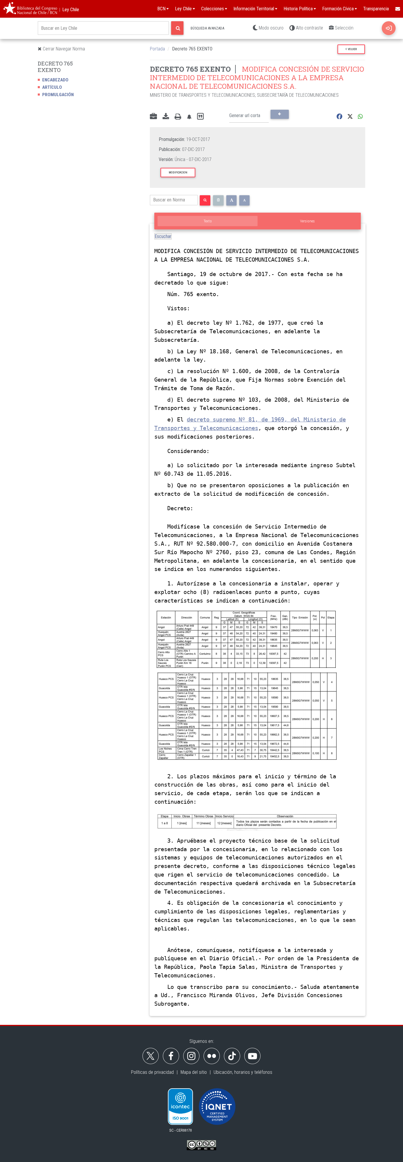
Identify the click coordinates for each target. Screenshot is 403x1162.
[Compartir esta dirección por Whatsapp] (360, 116)
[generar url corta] (280, 114)
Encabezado (55, 80)
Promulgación (58, 94)
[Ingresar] (389, 28)
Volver (352, 49)
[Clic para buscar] (177, 28)
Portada (157, 49)
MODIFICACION (178, 172)
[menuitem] (397, 9)
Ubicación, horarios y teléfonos (243, 1072)
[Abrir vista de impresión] (178, 117)
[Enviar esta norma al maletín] (153, 117)
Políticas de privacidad (152, 1072)
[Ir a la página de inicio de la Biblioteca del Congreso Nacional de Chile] (30, 9)
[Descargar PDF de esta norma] (166, 117)
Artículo (52, 87)
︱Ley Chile (68, 9)
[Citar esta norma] (200, 117)
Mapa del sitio (194, 1072)
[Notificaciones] (189, 116)
